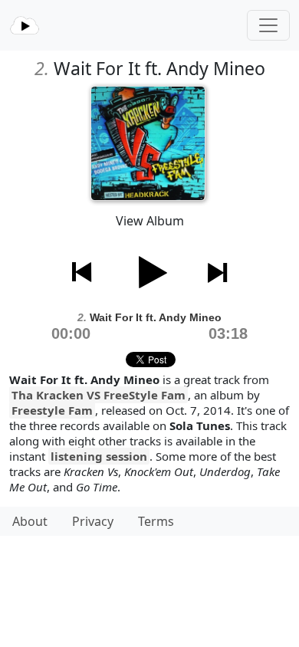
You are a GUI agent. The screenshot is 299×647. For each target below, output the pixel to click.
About (30, 521)
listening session (99, 456)
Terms (156, 521)
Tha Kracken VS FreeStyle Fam (99, 394)
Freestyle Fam (52, 410)
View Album (150, 220)
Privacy (92, 521)
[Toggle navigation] (268, 25)
